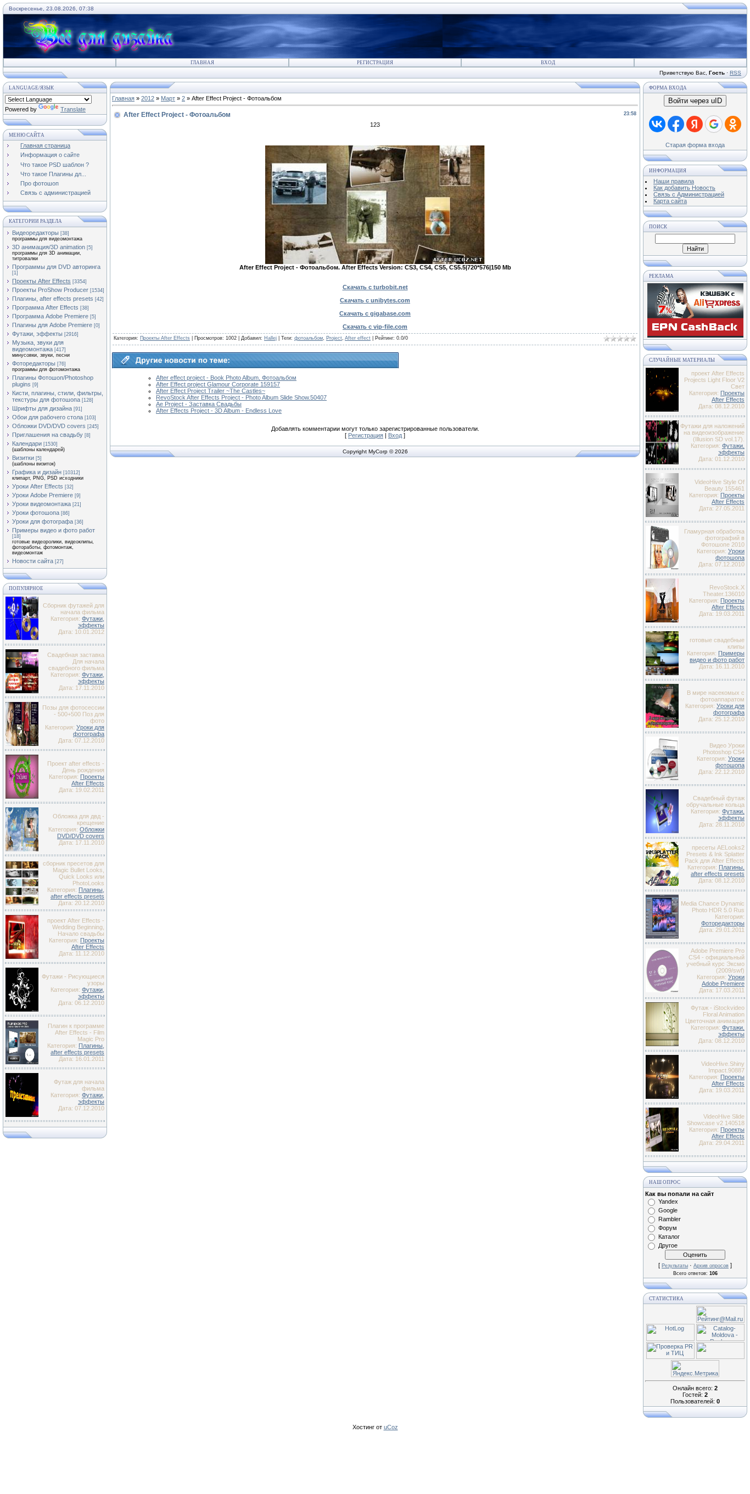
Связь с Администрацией (688, 194)
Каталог (669, 1236)
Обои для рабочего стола (47, 417)
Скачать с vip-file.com (375, 326)
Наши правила (673, 181)
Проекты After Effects (41, 281)
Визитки (23, 457)
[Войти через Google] (714, 124)
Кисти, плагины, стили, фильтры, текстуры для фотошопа (57, 396)
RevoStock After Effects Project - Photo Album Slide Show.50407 (241, 397)
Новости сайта (32, 561)
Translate (73, 109)
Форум (667, 1228)
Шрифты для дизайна (42, 408)
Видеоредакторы (35, 232)
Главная (202, 62)
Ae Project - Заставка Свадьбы (199, 404)
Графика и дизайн (36, 472)
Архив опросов (711, 1265)
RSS (735, 73)
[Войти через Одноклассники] (733, 124)
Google (668, 1210)
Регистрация (375, 62)
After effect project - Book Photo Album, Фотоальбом (226, 377)
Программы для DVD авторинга (56, 266)
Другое (668, 1245)
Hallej (270, 338)
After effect (358, 338)
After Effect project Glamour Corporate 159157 (218, 384)
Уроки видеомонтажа (41, 504)
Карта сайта (670, 201)
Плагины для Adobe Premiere (52, 325)
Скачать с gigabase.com (375, 313)
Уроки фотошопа (35, 512)
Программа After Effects (45, 307)
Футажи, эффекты (37, 333)
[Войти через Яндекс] (694, 124)
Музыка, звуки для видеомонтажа (38, 345)
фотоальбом (308, 338)
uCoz (391, 1427)
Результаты (675, 1265)
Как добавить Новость (684, 187)
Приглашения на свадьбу (47, 434)
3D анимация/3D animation (48, 247)
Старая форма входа (695, 145)
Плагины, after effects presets (52, 298)
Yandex (668, 1201)
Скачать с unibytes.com (375, 300)
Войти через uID (695, 101)
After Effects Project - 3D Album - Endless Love (219, 410)
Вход (548, 62)
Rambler (669, 1219)
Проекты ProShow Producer (50, 290)
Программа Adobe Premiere (50, 316)
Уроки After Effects (37, 486)
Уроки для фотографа (42, 521)
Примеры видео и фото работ (53, 530)
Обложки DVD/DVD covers (49, 426)
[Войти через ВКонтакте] (657, 124)
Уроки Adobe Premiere (42, 495)
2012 (147, 98)
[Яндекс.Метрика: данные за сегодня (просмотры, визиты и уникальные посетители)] (695, 1368)
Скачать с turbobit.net (375, 287)
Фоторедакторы (33, 363)
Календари (27, 443)
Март (168, 98)
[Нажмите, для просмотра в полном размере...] (375, 262)
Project (334, 338)
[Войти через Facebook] (676, 124)
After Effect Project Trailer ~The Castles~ (210, 390)
